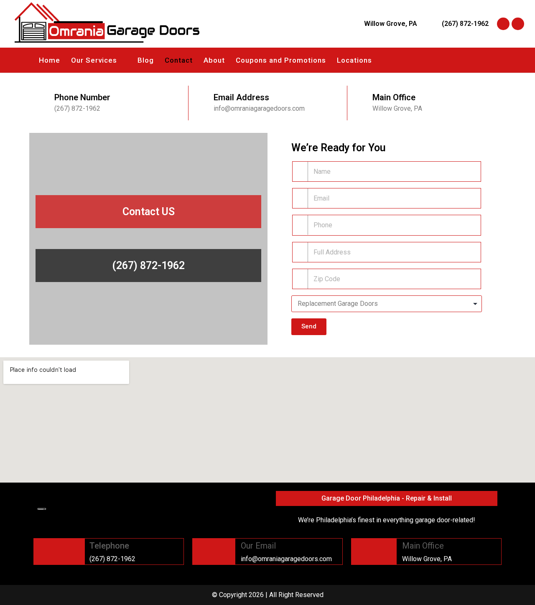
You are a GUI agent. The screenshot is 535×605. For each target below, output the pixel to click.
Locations (354, 60)
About (214, 60)
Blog (146, 60)
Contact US (148, 212)
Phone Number (82, 97)
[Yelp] (518, 24)
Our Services (94, 60)
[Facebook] (503, 24)
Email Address (241, 97)
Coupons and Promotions (281, 60)
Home (49, 60)
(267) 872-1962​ (148, 265)
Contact (179, 60)
